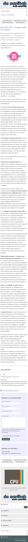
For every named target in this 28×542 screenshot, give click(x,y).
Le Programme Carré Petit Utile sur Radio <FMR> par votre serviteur (14, 488)
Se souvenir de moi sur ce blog (11, 436)
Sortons (10, 35)
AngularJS (8, 181)
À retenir (5, 515)
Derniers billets (7, 520)
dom (5, 37)
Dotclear (24, 540)
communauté (19, 35)
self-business (11, 39)
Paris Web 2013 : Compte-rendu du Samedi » (20, 21)
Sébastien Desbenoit (6, 376)
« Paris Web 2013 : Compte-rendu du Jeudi (7, 21)
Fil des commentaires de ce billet (10, 390)
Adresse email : (6, 406)
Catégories (6, 510)
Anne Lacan (15, 316)
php (7, 39)
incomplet (12, 37)
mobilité (22, 37)
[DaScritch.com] (14, 498)
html (8, 37)
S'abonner (6, 525)
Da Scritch (4, 33)
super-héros (17, 39)
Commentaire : (5, 416)
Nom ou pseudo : (6, 401)
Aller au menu (5, 11)
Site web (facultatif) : (7, 411)
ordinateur (3, 39)
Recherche (4, 504)
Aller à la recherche (7, 15)
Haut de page (5, 530)
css (24, 35)
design (2, 37)
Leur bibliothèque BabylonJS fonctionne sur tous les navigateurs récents (13, 199)
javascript (17, 37)
